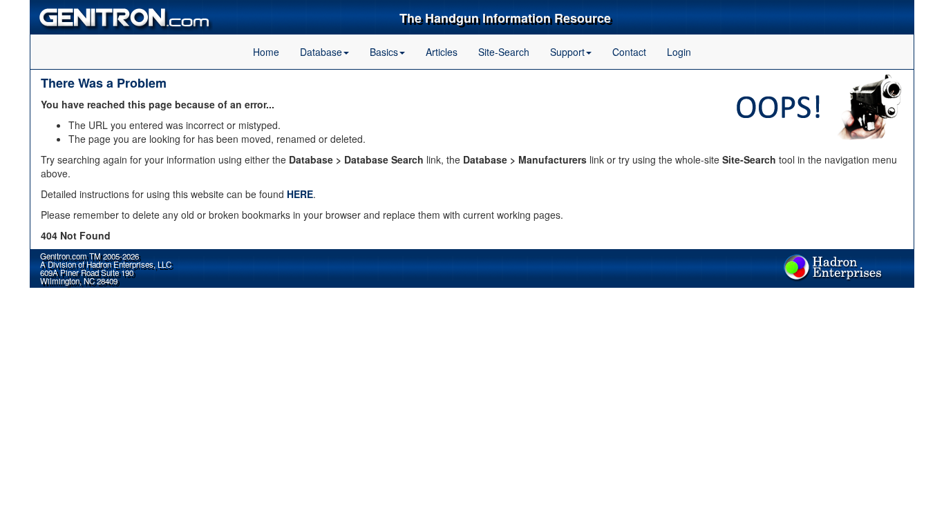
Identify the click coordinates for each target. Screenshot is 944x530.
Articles (441, 52)
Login (679, 52)
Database (321, 52)
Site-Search (503, 52)
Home (266, 52)
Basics (384, 52)
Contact (629, 52)
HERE (300, 194)
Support (567, 52)
